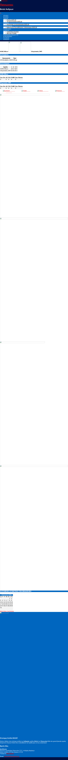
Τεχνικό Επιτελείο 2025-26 (14, 21)
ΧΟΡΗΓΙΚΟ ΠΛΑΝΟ (13, 32)
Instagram (6, 39)
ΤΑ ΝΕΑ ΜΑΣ (7, 29)
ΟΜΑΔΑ (5, 18)
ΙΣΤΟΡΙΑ (5, 17)
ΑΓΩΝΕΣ (6, 23)
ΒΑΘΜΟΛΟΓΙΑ (7, 26)
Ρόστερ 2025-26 (11, 20)
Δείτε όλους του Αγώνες (7, 611)
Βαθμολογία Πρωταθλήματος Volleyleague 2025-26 (22, 27)
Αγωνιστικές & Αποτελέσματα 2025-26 (18, 24)
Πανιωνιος (6, 4)
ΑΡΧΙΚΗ (5, 15)
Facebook (6, 38)
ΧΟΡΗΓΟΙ (6, 30)
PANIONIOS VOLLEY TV (10, 35)
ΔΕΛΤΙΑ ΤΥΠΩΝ (11, 33)
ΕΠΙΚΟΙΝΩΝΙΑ (7, 36)
